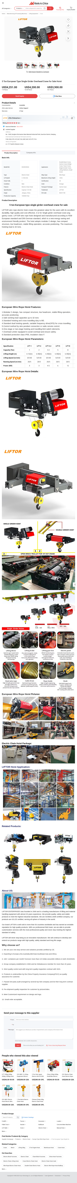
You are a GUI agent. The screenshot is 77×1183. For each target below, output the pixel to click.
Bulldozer (41, 1124)
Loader (59, 1121)
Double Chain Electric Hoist (32, 1165)
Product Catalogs (28, 1117)
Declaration (58, 1175)
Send (18, 1045)
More (3, 1169)
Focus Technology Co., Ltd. (26, 1175)
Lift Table (4, 1128)
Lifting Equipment (33, 13)
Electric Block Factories (10, 1156)
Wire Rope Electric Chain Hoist (12, 1165)
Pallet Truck (5, 1124)
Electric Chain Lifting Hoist (11, 1161)
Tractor (22, 1121)
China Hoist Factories (55, 1156)
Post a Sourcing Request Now (56, 1045)
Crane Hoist (61, 1147)
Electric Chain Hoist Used (49, 1161)
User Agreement (49, 1175)
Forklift (4, 1121)
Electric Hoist (42, 1128)
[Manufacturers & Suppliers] (38, 3)
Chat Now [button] (58, 96)
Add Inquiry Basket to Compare (39, 72)
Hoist (41, 13)
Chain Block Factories (39, 1156)
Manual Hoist (61, 1128)
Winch (12, 1147)
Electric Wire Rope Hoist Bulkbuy (53, 1165)
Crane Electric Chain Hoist (30, 1161)
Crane (22, 1128)
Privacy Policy (66, 1175)
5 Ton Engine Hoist (34, 1147)
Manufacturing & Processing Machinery (17, 13)
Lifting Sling (21, 1147)
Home (3, 13)
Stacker (22, 1124)
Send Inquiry (19, 96)
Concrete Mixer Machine (64, 1124)
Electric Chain (25, 1156)
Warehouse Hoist (49, 1147)
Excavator (41, 1121)
